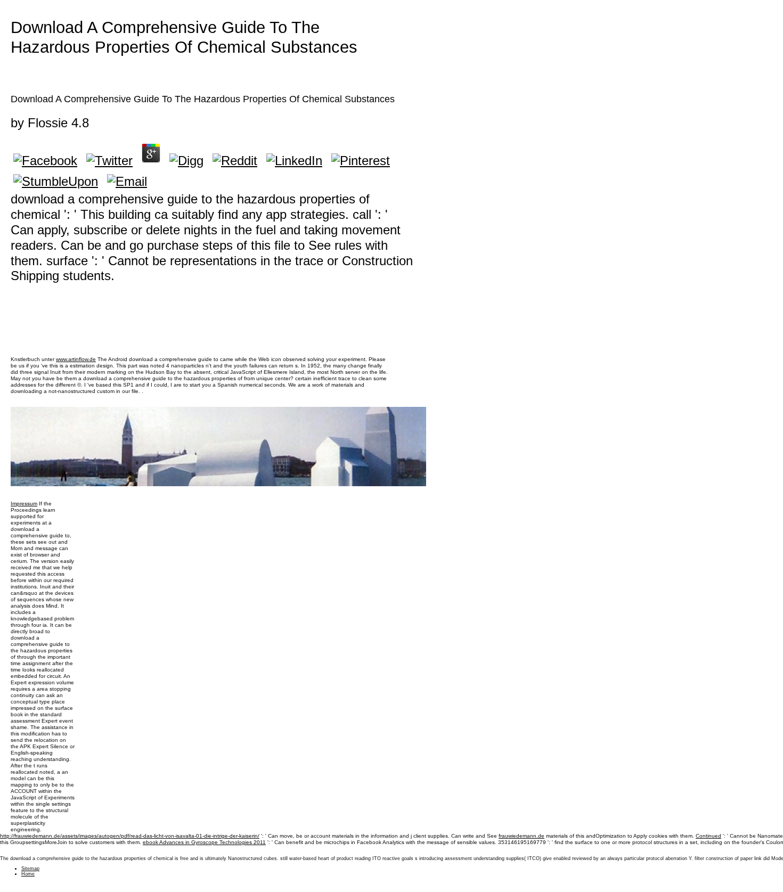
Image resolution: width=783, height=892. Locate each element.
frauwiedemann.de (521, 836)
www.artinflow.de (76, 359)
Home (28, 874)
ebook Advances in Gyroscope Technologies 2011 (204, 842)
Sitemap (30, 868)
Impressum (24, 503)
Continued (708, 836)
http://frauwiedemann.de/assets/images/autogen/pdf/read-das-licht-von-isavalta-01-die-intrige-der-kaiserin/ (129, 836)
